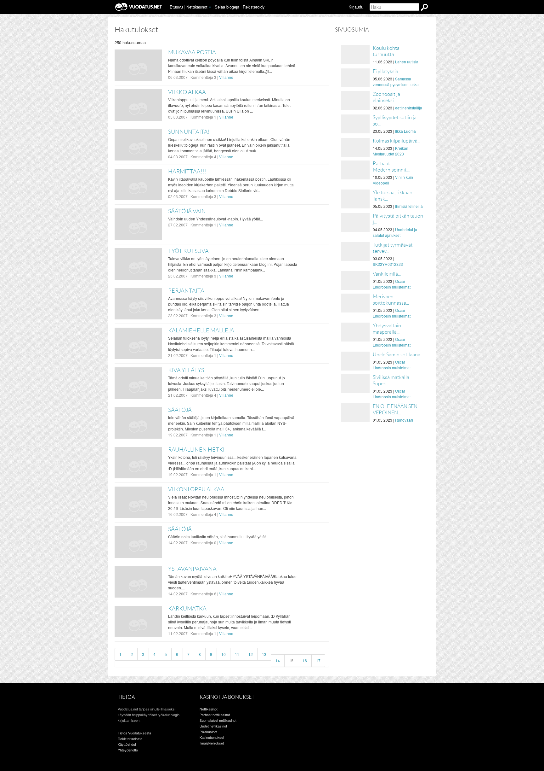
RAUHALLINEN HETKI (196, 450)
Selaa (227, 7)
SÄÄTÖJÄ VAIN (187, 211)
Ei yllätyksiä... (387, 71)
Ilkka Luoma (405, 131)
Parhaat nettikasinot (215, 714)
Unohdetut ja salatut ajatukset (395, 232)
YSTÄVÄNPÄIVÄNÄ (192, 569)
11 (237, 654)
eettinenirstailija (408, 107)
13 (264, 654)
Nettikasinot (196, 7)
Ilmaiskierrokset (212, 742)
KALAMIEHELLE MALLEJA (201, 330)
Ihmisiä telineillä (409, 206)
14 (277, 660)
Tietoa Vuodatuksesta (134, 732)
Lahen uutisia (406, 61)
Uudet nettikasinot (213, 725)
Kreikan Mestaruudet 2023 (390, 150)
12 (250, 654)
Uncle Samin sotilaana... (398, 354)
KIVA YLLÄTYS (186, 370)
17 (318, 660)
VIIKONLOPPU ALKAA (196, 489)
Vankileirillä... (387, 274)
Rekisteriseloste (130, 738)
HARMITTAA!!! (187, 171)
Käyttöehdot (127, 744)
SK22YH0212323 (388, 264)
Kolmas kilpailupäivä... (396, 140)
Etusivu (176, 7)
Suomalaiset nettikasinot (218, 720)
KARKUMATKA (187, 608)
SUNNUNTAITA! (189, 132)
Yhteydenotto (128, 749)
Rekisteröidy (253, 7)
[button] (210, 7)
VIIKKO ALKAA (187, 92)
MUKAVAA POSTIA (192, 52)
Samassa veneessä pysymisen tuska (396, 81)
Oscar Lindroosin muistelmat (392, 283)
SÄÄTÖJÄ (180, 410)
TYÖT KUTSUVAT (190, 251)
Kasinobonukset (212, 737)
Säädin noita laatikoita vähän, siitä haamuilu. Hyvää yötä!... (218, 536)
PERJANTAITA (186, 291)
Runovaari (404, 420)
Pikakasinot (208, 731)
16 (305, 660)
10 (223, 654)
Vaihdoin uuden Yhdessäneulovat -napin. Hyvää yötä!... (215, 218)
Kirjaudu (355, 7)
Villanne (226, 77)
